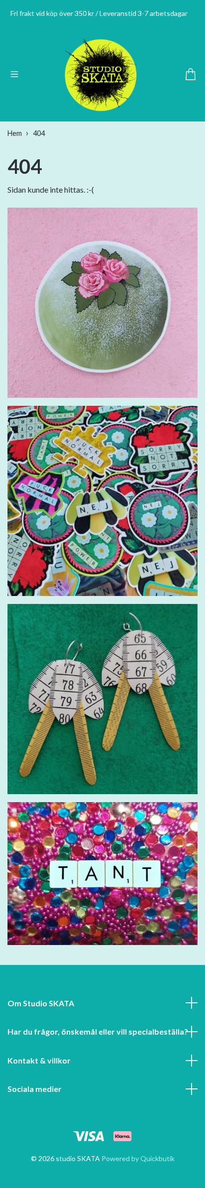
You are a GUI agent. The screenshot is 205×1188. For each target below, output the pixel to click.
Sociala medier (34, 1088)
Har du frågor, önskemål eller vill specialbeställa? (97, 1031)
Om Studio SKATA (40, 1003)
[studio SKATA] (101, 75)
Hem (14, 133)
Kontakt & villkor (39, 1060)
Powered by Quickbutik (138, 1158)
